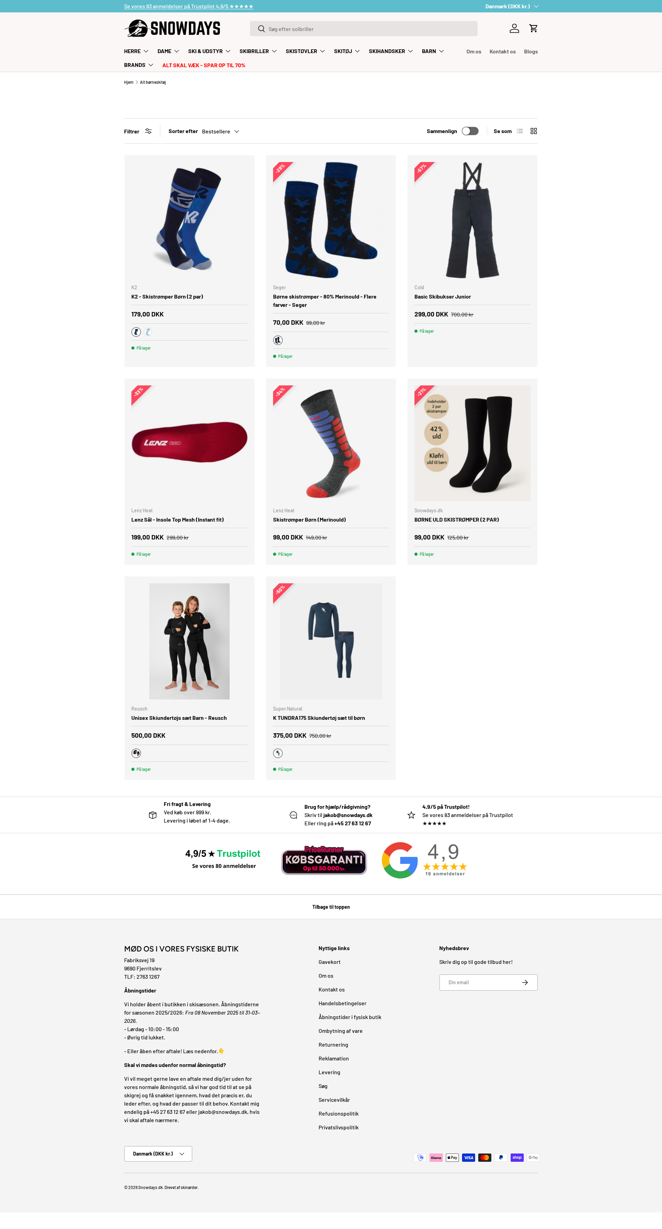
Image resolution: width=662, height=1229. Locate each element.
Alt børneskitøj (153, 82)
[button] (533, 28)
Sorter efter (183, 131)
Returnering (333, 1044)
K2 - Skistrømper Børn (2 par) (167, 296)
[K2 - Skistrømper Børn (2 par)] (189, 220)
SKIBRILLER (254, 51)
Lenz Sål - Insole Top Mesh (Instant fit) (177, 519)
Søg (323, 1085)
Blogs (531, 51)
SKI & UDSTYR (205, 51)
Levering (329, 1072)
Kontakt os (503, 51)
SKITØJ (343, 51)
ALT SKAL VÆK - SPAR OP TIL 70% (203, 65)
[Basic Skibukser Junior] (472, 220)
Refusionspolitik (339, 1113)
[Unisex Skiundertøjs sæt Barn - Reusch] (189, 641)
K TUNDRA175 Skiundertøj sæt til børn (319, 717)
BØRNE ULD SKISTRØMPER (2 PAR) (456, 519)
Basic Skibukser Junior (442, 296)
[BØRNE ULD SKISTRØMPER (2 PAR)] (472, 443)
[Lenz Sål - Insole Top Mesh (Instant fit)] (189, 443)
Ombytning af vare (341, 1030)
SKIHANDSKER (387, 51)
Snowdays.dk (150, 1187)
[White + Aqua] (148, 332)
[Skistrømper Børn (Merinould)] (331, 443)
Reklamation (334, 1058)
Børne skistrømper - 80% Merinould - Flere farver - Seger (325, 300)
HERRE (132, 51)
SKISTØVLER (301, 51)
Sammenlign (442, 131)
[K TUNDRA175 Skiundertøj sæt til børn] (331, 641)
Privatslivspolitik (339, 1127)
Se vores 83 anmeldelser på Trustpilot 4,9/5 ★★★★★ (188, 6)
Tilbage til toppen (331, 907)
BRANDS (135, 64)
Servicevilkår (334, 1099)
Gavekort (330, 961)
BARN (429, 51)
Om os (474, 51)
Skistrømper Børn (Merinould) (309, 519)
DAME (164, 51)
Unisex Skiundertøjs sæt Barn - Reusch (179, 717)
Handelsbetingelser (343, 1003)
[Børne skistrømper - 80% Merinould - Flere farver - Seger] (331, 220)
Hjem (128, 82)
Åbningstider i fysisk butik (350, 1017)
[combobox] (364, 28)
